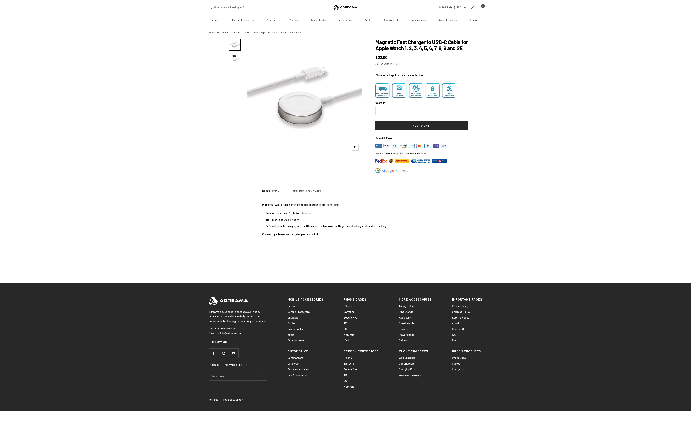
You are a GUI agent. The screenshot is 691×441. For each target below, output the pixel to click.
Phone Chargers (413, 351)
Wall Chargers (407, 357)
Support (474, 20)
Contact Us (458, 329)
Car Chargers (295, 357)
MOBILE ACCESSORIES (305, 299)
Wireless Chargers (410, 375)
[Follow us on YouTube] (233, 353)
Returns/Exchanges (306, 191)
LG (345, 329)
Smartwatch (391, 20)
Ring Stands (406, 311)
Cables (294, 20)
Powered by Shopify (233, 399)
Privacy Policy (460, 306)
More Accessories (415, 299)
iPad (346, 340)
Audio (368, 20)
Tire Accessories (297, 375)
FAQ (454, 334)
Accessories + (296, 340)
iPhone (348, 306)
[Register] (261, 376)
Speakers (404, 329)
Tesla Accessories (298, 369)
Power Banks (318, 20)
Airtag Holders (407, 306)
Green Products (447, 20)
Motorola (349, 334)
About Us (457, 323)
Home (212, 32)
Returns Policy (460, 317)
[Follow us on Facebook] (214, 353)
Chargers (271, 20)
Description (270, 191)
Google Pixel (351, 317)
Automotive (345, 20)
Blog (454, 340)
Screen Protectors (243, 20)
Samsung (349, 311)
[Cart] (480, 7)
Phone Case (459, 357)
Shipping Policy (461, 311)
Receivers (405, 317)
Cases (215, 20)
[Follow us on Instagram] (224, 353)
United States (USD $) (450, 7)
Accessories (418, 20)
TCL (346, 323)
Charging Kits (407, 369)
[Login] (472, 7)
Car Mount (294, 363)
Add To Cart (422, 125)
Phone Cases (355, 299)
